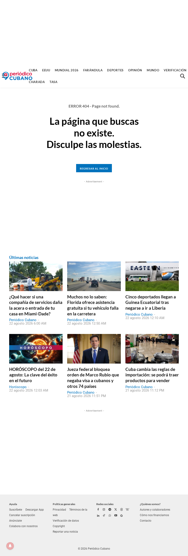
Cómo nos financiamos (154, 515)
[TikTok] (104, 516)
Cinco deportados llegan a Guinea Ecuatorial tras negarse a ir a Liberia (150, 302)
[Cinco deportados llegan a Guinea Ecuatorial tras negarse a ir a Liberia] (152, 276)
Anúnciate (15, 520)
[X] (116, 510)
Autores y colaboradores (155, 509)
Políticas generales (64, 504)
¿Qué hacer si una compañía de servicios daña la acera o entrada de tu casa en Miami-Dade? (35, 305)
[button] (182, 76)
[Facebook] (98, 510)
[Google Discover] (121, 516)
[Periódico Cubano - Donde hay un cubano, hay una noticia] (17, 76)
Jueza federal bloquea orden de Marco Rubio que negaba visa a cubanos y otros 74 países (93, 378)
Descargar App (34, 509)
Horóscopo (18, 387)
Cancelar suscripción (22, 515)
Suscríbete (15, 509)
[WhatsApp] (110, 516)
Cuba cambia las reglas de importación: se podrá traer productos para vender (152, 375)
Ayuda (13, 504)
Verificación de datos (66, 520)
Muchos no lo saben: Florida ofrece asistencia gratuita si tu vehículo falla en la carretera (93, 305)
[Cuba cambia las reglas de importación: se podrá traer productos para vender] (152, 348)
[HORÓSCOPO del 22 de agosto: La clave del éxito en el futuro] (36, 348)
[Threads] (121, 510)
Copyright (59, 526)
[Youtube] (116, 516)
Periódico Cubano (22, 320)
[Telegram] (110, 510)
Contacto (145, 520)
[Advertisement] (94, 32)
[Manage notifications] (10, 546)
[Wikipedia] (127, 510)
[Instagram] (104, 510)
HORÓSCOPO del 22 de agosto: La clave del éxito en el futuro (33, 375)
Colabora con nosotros (23, 526)
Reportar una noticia (65, 531)
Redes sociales (104, 504)
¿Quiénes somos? (150, 504)
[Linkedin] (98, 516)
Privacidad (59, 509)
